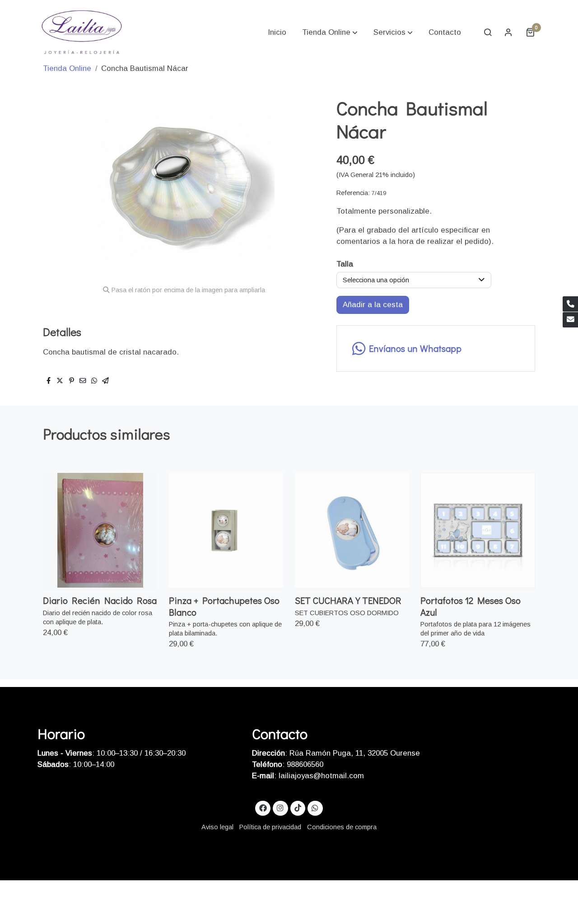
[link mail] (570, 319)
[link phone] (570, 304)
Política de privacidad (270, 827)
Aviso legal (217, 827)
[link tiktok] (297, 807)
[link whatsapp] (315, 807)
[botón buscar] (487, 32)
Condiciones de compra (342, 827)
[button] (329, 32)
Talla (344, 264)
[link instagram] (280, 807)
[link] (81, 32)
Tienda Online (67, 68)
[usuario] (508, 32)
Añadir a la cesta (373, 304)
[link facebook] (262, 807)
